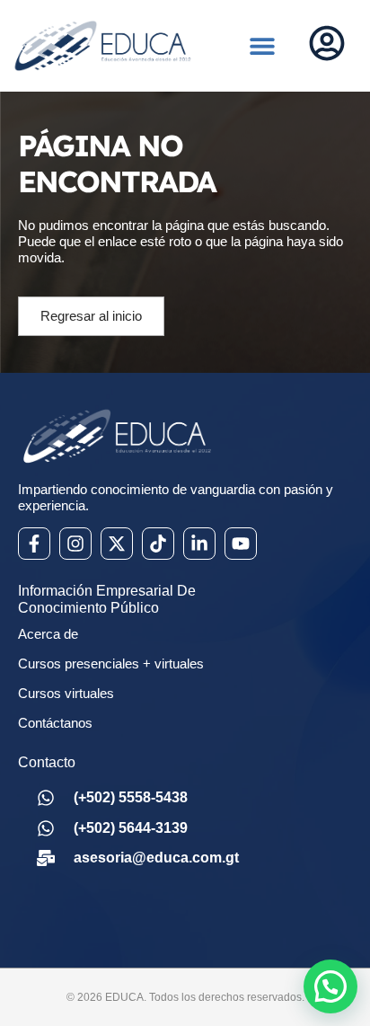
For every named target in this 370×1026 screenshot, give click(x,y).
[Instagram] (75, 543)
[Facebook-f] (34, 543)
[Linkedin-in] (199, 543)
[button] (262, 46)
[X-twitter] (117, 543)
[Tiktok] (158, 543)
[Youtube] (241, 543)
